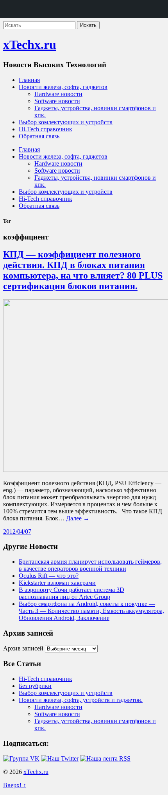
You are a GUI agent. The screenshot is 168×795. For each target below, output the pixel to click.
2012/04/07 (17, 531)
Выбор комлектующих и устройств (66, 122)
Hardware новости (58, 94)
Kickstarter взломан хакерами (57, 582)
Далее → (77, 518)
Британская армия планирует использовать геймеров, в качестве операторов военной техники (90, 565)
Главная (29, 80)
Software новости (57, 101)
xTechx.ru (29, 45)
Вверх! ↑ (14, 785)
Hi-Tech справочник (45, 129)
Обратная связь (39, 136)
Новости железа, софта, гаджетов (63, 87)
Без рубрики (35, 685)
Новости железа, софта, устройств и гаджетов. (81, 700)
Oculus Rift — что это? (49, 575)
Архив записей (23, 648)
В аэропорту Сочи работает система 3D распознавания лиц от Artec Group (71, 593)
